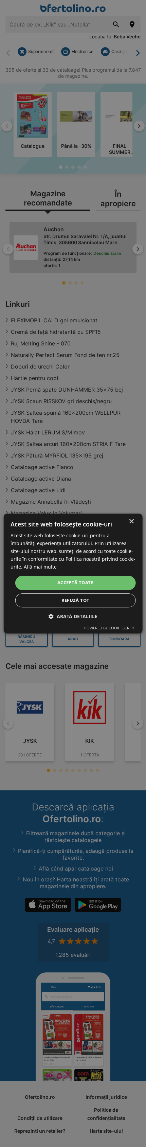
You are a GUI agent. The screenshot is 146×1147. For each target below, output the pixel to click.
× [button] (131, 521)
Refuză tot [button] (75, 600)
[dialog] (73, 573)
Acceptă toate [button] (75, 583)
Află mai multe (40, 567)
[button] (73, 616)
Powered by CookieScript (109, 627)
